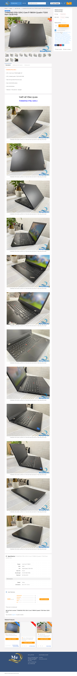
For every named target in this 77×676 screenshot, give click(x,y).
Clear (61, 19)
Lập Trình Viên (17, 8)
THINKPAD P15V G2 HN (58, 35)
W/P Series (63, 30)
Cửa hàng (41, 657)
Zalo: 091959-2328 (31, 663)
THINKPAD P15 (65, 33)
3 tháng (62, 17)
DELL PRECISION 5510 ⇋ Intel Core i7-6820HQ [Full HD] (27, 639)
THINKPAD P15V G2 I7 (66, 35)
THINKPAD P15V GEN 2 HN (61, 40)
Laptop (10, 8)
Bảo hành (57, 17)
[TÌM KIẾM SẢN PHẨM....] (47, 3)
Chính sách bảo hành (43, 659)
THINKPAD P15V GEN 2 (58, 39)
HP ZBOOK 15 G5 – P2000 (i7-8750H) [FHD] (11, 635)
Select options (12, 639)
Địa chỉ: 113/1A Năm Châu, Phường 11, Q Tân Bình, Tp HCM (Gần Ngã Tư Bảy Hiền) (33, 659)
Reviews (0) (27, 65)
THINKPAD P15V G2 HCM (65, 34)
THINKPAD (59, 30)
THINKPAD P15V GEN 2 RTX (65, 43)
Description (8, 65)
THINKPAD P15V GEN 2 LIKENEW (63, 41)
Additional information (18, 65)
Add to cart (63, 25)
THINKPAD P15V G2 (58, 34)
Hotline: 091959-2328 (32, 662)
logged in (14, 614)
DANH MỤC (14, 3)
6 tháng (67, 17)
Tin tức (24, 3)
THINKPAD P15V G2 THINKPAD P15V (65, 38)
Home (6, 8)
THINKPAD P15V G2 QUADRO (61, 37)
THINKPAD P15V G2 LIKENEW (59, 36)
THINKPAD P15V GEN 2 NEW (59, 42)
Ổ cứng (56, 14)
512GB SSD (63, 14)
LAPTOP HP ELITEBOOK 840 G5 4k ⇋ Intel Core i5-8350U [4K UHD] (44, 636)
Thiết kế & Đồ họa (57, 33)
